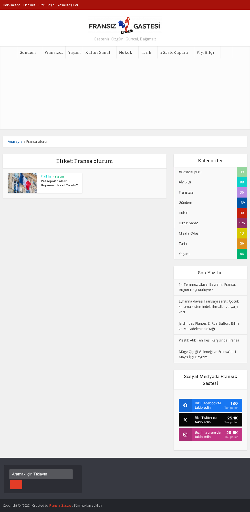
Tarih (146, 52)
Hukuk (125, 52)
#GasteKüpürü (174, 52)
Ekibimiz (29, 5)
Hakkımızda (11, 5)
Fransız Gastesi (60, 505)
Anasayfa (15, 141)
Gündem (28, 52)
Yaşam (74, 52)
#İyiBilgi (205, 52)
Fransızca (53, 52)
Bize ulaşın (46, 5)
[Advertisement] (125, 95)
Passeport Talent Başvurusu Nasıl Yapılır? (59, 183)
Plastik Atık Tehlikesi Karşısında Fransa (209, 340)
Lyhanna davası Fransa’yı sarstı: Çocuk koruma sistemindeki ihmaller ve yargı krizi (209, 306)
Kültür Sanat (97, 52)
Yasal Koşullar (68, 5)
